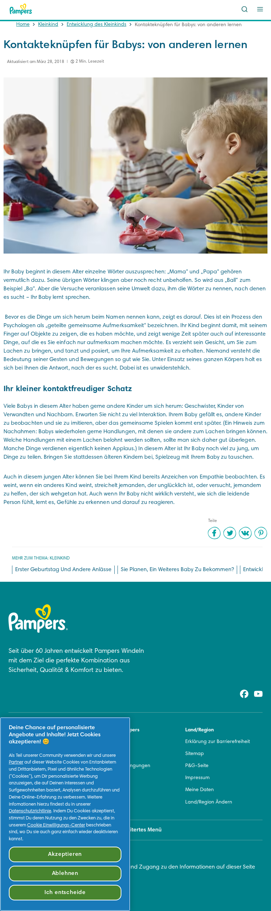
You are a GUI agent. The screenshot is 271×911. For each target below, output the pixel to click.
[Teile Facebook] (214, 533)
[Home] (20, 9)
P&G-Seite (197, 766)
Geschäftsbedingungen (123, 766)
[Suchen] (244, 9)
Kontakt (105, 741)
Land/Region (199, 730)
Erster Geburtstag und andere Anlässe (63, 570)
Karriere (106, 754)
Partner (16, 762)
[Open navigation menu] (260, 9)
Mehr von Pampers (118, 730)
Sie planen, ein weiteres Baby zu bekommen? (177, 570)
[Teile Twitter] (229, 533)
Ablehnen (65, 873)
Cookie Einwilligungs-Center (56, 825)
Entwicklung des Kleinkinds (96, 24)
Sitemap (194, 754)
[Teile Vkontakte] (245, 533)
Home (23, 24)
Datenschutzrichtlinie (30, 811)
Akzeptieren (65, 854)
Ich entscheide (65, 892)
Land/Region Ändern (208, 802)
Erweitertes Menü (140, 830)
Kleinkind (48, 24)
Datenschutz (111, 778)
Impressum (197, 778)
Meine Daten (199, 790)
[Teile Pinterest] (261, 533)
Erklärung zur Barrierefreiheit (217, 741)
